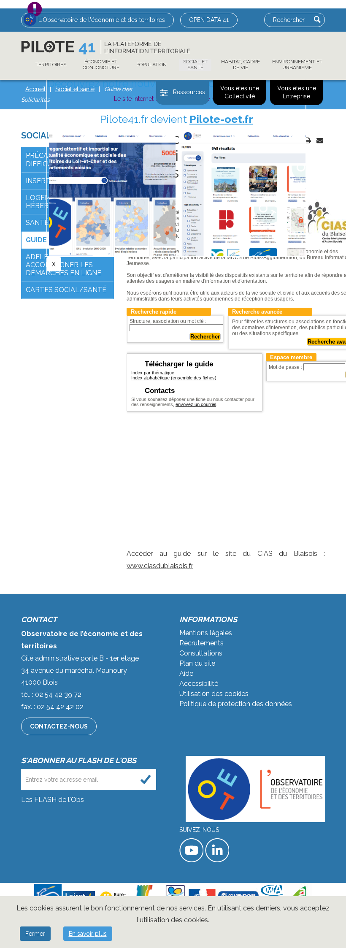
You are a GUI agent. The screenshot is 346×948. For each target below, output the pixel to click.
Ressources (189, 92)
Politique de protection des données (235, 704)
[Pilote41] (105, 47)
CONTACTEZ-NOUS (59, 726)
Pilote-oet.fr (221, 119)
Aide (186, 673)
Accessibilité (198, 684)
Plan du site (197, 663)
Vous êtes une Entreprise (296, 92)
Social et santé (195, 64)
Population (151, 65)
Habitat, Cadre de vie (240, 64)
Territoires (50, 65)
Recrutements (201, 643)
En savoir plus (88, 933)
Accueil (35, 89)
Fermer (35, 933)
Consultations (200, 653)
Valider (317, 19)
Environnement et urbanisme (297, 64)
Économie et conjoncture (101, 64)
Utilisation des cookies (214, 694)
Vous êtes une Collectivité (239, 92)
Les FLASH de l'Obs (52, 800)
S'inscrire (145, 779)
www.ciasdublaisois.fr (160, 566)
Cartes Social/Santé (66, 290)
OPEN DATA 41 (209, 19)
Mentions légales (205, 633)
